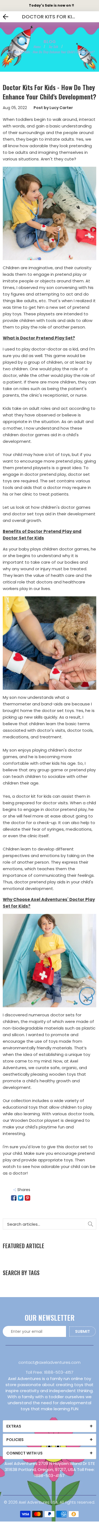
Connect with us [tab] (24, 1453)
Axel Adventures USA (38, 1502)
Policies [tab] (15, 1440)
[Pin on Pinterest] (27, 1198)
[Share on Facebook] (13, 1198)
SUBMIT (82, 1331)
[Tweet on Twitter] (20, 1198)
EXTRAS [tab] (13, 1426)
